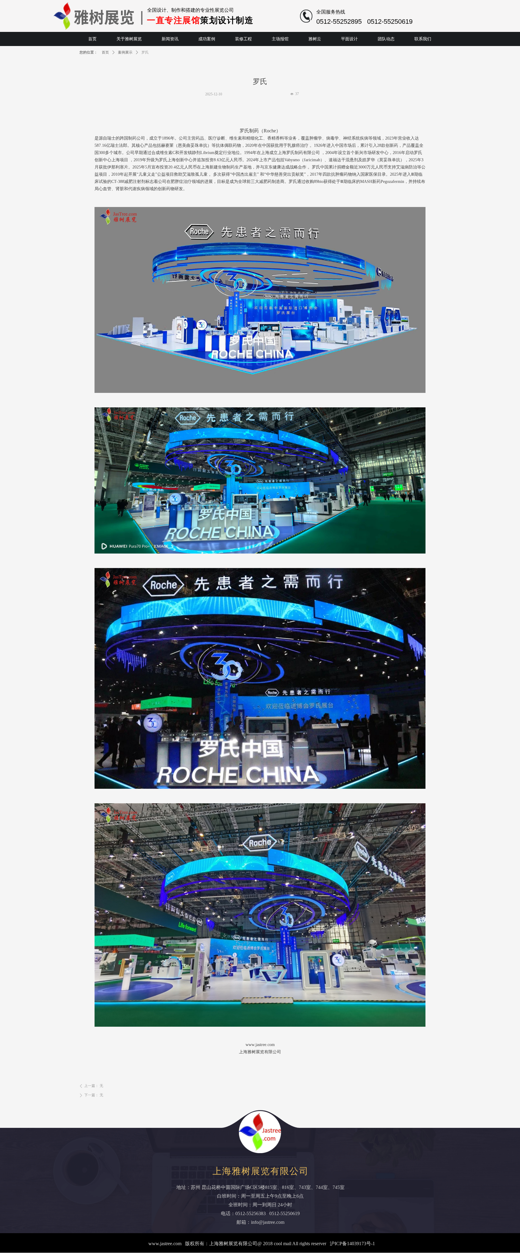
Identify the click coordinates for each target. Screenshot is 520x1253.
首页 (105, 52)
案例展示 (125, 52)
